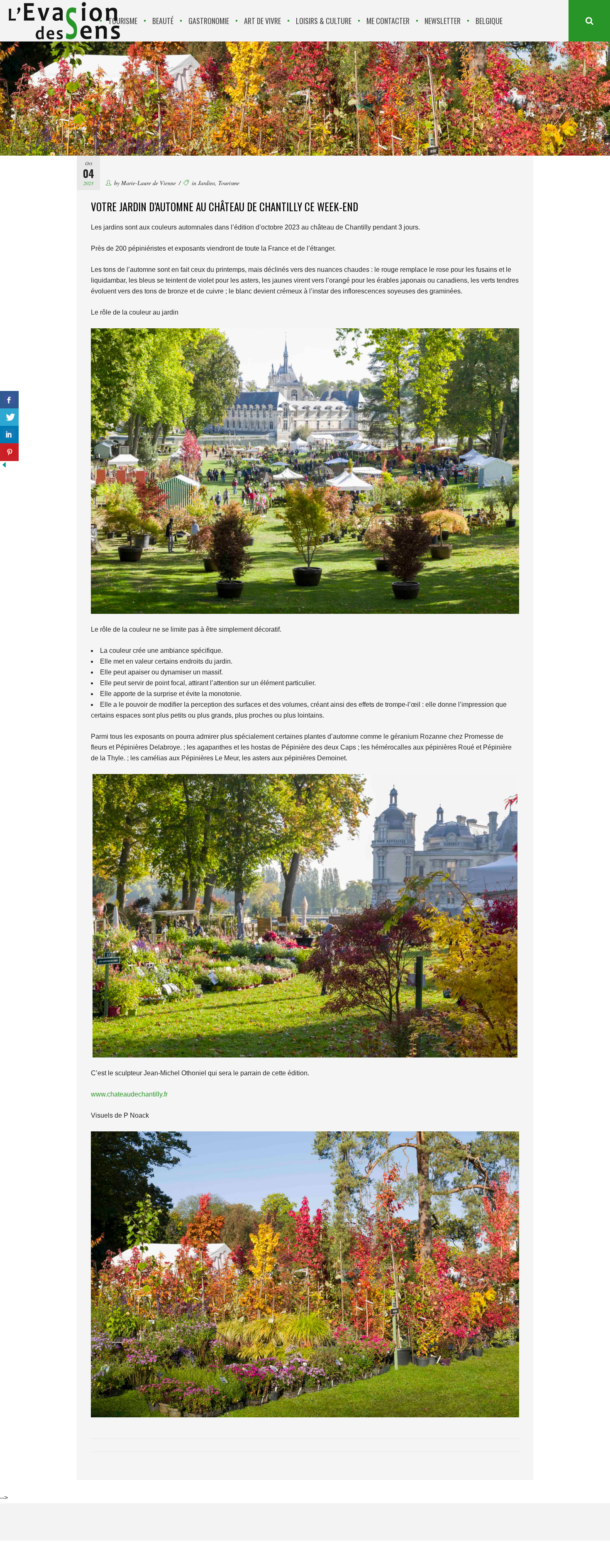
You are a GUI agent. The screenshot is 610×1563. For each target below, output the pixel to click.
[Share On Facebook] (9, 400)
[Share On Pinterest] (9, 452)
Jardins (206, 183)
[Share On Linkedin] (9, 435)
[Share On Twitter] (9, 417)
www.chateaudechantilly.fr (129, 1094)
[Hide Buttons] (4, 466)
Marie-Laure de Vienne (148, 183)
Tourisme (228, 183)
